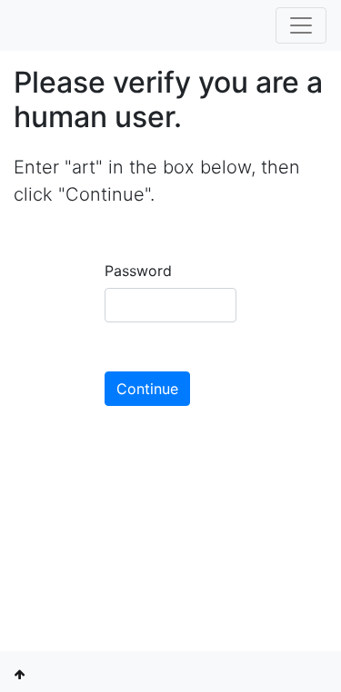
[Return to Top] (20, 674)
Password (138, 271)
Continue (147, 389)
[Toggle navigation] (301, 25)
